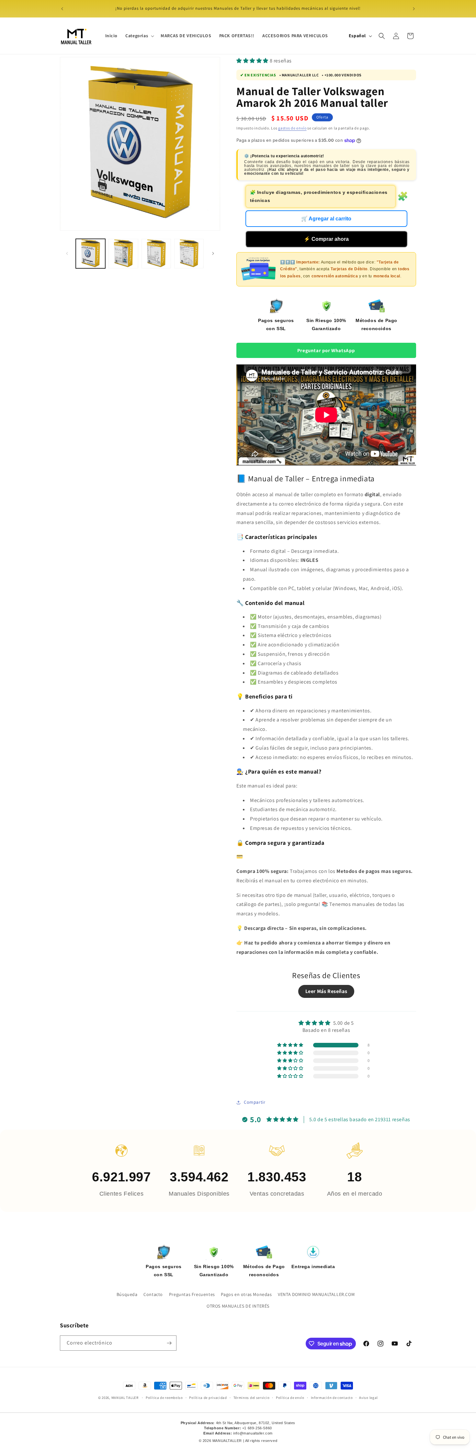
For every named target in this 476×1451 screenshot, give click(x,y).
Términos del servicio (251, 1397)
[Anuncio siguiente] (414, 9)
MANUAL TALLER (125, 1397)
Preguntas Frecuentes (192, 1294)
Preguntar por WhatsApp (326, 350)
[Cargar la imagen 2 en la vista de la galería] (123, 253)
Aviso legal (368, 1397)
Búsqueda (127, 1294)
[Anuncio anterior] (62, 9)
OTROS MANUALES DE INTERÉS (238, 1306)
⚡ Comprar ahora (326, 239)
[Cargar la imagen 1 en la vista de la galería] (90, 253)
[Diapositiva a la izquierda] (67, 253)
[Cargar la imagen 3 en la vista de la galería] (156, 253)
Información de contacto (332, 1397)
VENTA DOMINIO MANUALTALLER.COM (316, 1294)
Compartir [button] (254, 1102)
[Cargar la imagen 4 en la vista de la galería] (189, 253)
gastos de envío (292, 128)
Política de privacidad (208, 1397)
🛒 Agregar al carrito (326, 218)
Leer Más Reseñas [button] (326, 991)
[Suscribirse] (169, 1343)
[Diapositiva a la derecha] (213, 253)
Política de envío (290, 1397)
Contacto (153, 1294)
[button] (139, 35)
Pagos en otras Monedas (246, 1294)
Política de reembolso (164, 1397)
